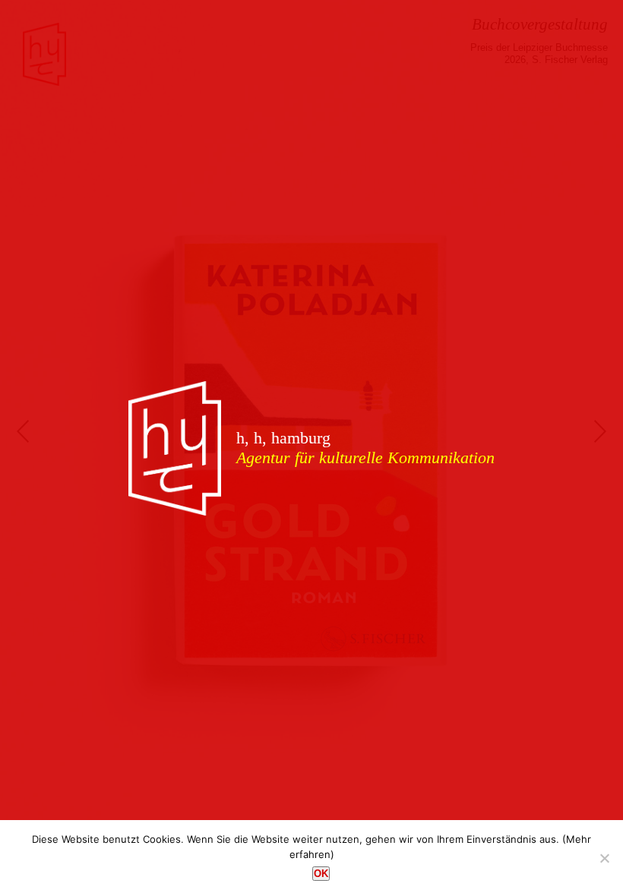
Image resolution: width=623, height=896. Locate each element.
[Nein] (604, 858)
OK (321, 873)
